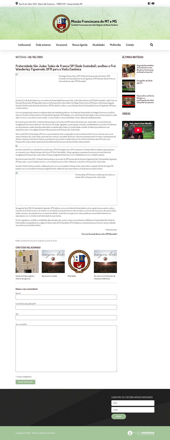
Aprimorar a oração (49, 276)
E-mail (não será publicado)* (26, 303)
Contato (130, 44)
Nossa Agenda (79, 44)
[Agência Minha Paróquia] (141, 433)
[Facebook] (149, 3)
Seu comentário (21, 324)
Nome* (18, 293)
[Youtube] (152, 3)
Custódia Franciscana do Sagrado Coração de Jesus (38, 240)
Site (17, 314)
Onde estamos (43, 44)
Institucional (24, 44)
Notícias (21, 57)
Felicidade (72, 276)
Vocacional (61, 44)
